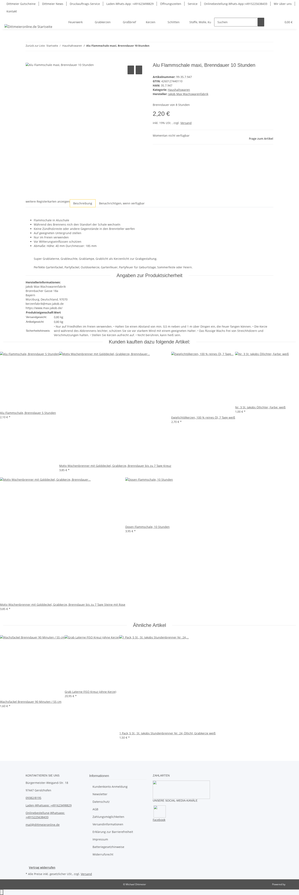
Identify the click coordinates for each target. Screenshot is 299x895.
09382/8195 (33, 798)
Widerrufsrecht (103, 854)
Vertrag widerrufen (42, 867)
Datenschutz (101, 802)
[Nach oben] (1, 892)
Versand (186, 123)
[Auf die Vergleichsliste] (131, 70)
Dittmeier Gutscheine (21, 4)
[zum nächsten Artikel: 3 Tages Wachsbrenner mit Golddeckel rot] (160, 46)
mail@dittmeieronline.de (43, 825)
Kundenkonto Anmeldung (110, 787)
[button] (270, 22)
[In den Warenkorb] (29, 60)
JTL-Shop (291, 884)
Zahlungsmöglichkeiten (108, 817)
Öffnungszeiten (170, 4)
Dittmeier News (52, 4)
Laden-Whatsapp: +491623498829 (49, 805)
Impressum (100, 839)
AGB (95, 809)
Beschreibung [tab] (82, 203)
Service (193, 4)
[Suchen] (261, 22)
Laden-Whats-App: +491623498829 (130, 4)
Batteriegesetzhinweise (108, 847)
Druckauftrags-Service (85, 4)
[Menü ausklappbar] (8, 18)
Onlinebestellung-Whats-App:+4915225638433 (235, 4)
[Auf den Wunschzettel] (139, 70)
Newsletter (100, 794)
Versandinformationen (108, 824)
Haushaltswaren (179, 90)
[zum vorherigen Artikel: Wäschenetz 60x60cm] (153, 46)
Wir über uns (283, 4)
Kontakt (12, 11)
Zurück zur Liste (35, 45)
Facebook (159, 820)
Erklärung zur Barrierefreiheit (113, 832)
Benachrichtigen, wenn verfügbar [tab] (122, 203)
